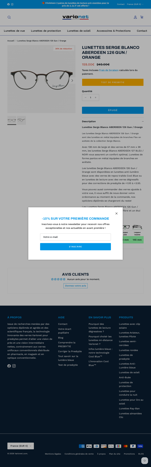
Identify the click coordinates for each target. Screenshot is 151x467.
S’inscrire (75, 246)
